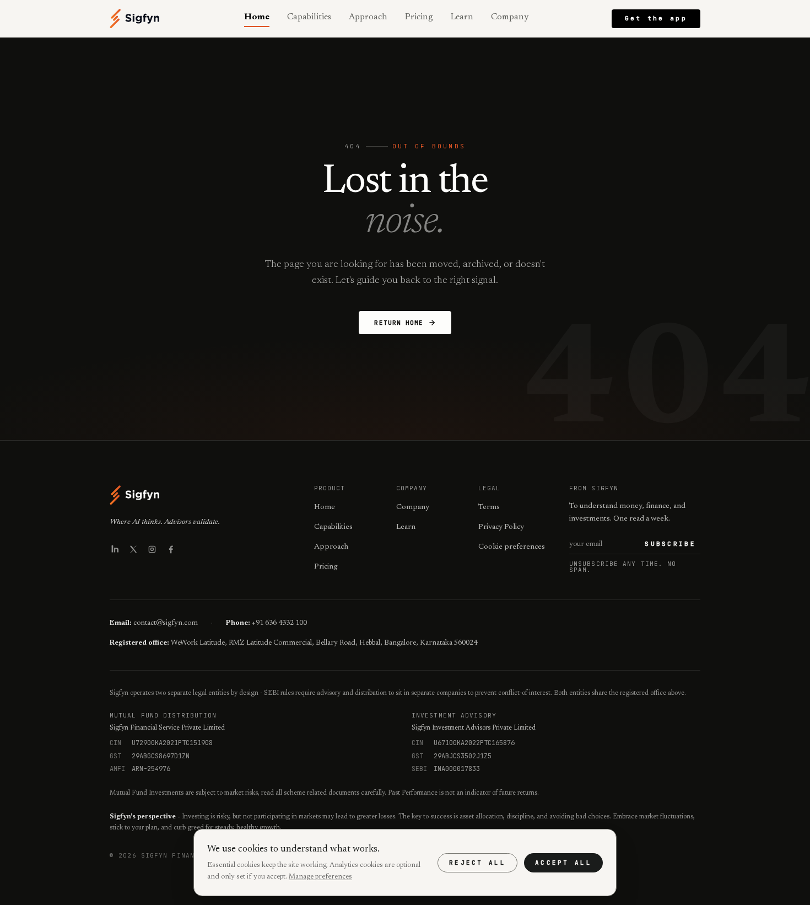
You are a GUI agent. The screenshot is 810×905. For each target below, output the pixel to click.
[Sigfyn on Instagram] (152, 549)
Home (256, 17)
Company (509, 17)
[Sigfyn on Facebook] (171, 549)
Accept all (563, 862)
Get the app (656, 18)
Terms (489, 507)
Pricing (419, 17)
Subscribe (670, 544)
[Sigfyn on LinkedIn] (115, 549)
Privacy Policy (501, 527)
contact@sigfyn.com (165, 622)
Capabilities (309, 17)
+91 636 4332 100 (279, 622)
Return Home (398, 322)
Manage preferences (320, 876)
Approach (368, 17)
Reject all (477, 862)
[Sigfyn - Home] (135, 19)
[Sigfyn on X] (133, 549)
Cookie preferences (511, 547)
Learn (462, 17)
